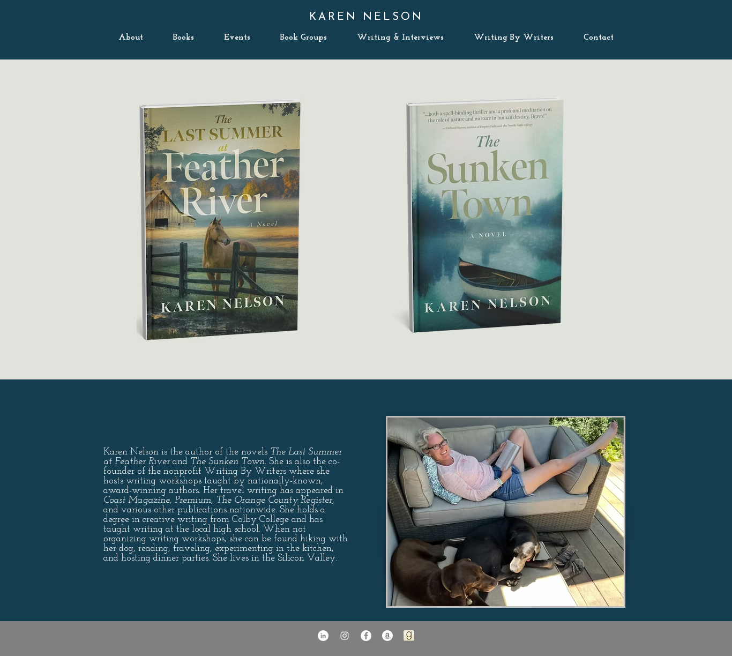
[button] (599, 37)
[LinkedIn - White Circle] (323, 635)
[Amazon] (387, 635)
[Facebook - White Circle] (366, 635)
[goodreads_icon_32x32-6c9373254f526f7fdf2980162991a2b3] (409, 635)
